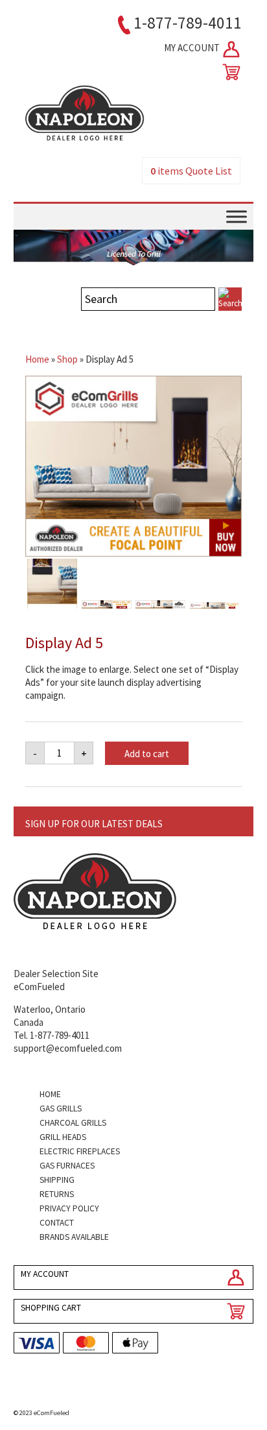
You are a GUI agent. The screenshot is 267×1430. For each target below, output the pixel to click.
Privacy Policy (69, 1208)
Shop (67, 359)
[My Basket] (229, 72)
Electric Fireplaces (80, 1151)
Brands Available (74, 1236)
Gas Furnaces (67, 1165)
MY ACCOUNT (193, 48)
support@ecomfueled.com (68, 1048)
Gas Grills (61, 1108)
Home (37, 359)
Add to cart (146, 753)
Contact (57, 1222)
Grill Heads (63, 1137)
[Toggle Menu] (236, 217)
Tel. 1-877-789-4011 (51, 1035)
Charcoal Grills (73, 1122)
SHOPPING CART (51, 1307)
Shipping (57, 1179)
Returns (57, 1194)
